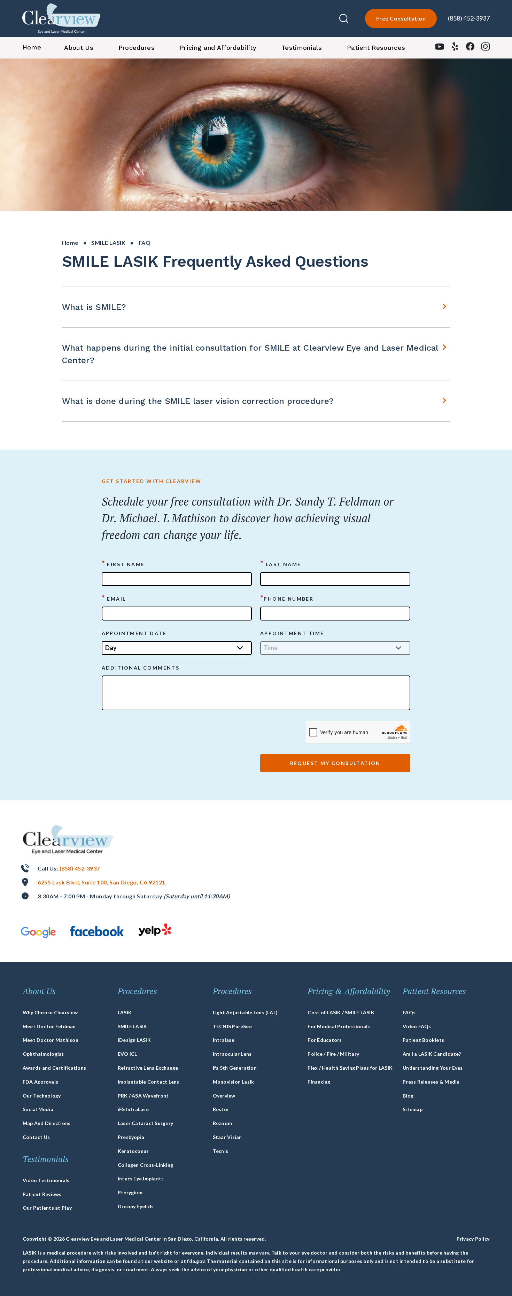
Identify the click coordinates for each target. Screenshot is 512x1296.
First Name (123, 564)
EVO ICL (127, 1054)
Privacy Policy (473, 1239)
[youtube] (439, 48)
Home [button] (31, 47)
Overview (224, 1096)
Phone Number (286, 598)
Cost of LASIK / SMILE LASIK (341, 1012)
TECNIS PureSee (232, 1026)
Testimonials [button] (301, 47)
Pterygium (130, 1192)
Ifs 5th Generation (235, 1068)
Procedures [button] (136, 47)
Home (70, 242)
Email (114, 598)
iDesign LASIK (134, 1040)
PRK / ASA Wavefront (143, 1096)
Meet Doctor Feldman (49, 1026)
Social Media (38, 1109)
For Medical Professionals (339, 1026)
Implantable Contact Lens (148, 1082)
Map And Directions (46, 1123)
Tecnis (220, 1151)
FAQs (409, 1012)
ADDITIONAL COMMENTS (141, 668)
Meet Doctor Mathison (50, 1040)
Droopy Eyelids (136, 1206)
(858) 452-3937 (469, 18)
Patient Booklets (423, 1040)
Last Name (280, 564)
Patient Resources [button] (376, 47)
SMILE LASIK (108, 242)
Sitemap (412, 1109)
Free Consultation (401, 18)
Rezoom (222, 1123)
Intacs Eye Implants (141, 1178)
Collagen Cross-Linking (145, 1165)
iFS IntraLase (133, 1109)
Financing (319, 1082)
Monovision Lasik (233, 1082)
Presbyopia (131, 1137)
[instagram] (485, 48)
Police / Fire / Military (333, 1054)
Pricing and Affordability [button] (218, 47)
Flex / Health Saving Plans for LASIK (350, 1068)
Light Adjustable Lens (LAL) (245, 1012)
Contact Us (36, 1137)
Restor (221, 1109)
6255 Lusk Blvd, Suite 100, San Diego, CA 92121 (101, 882)
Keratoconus (133, 1151)
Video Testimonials (46, 1180)
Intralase (223, 1040)
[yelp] (455, 48)
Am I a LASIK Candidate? (432, 1054)
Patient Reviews (42, 1194)
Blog (408, 1096)
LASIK (125, 1012)
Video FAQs (417, 1026)
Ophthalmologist (43, 1054)
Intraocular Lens (232, 1054)
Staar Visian (227, 1137)
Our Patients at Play (47, 1208)
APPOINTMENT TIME (292, 633)
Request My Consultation (335, 763)
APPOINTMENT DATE (134, 633)
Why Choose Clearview (50, 1012)
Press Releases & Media (431, 1082)
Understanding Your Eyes (433, 1068)
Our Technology (42, 1096)
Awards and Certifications (54, 1068)
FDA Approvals (40, 1082)
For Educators (325, 1040)
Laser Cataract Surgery (145, 1123)
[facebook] (470, 48)
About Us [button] (78, 47)
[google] (38, 932)
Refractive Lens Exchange (148, 1068)
